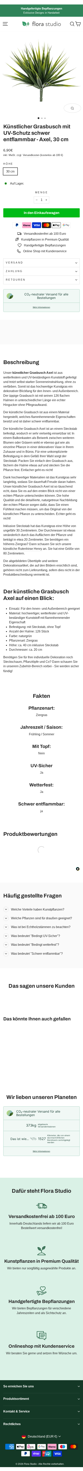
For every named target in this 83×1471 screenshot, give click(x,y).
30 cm (10, 171)
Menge (41, 192)
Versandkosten (31, 155)
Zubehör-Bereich (30, 666)
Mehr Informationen (41, 307)
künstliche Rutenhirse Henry (22, 548)
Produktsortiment (16, 1398)
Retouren (15, 279)
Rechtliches (12, 1424)
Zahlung (14, 271)
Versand (14, 262)
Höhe (8, 164)
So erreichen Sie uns (18, 1386)
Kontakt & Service (16, 1411)
